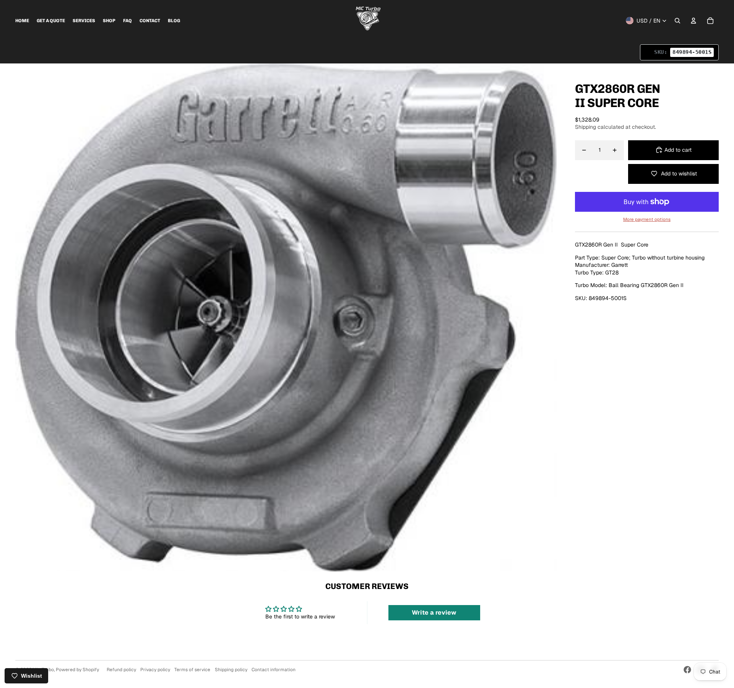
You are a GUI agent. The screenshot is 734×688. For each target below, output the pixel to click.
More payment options (647, 219)
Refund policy (121, 670)
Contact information (274, 670)
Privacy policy (155, 670)
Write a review (434, 612)
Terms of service (192, 670)
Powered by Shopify (77, 670)
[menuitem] (22, 20)
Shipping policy (231, 670)
